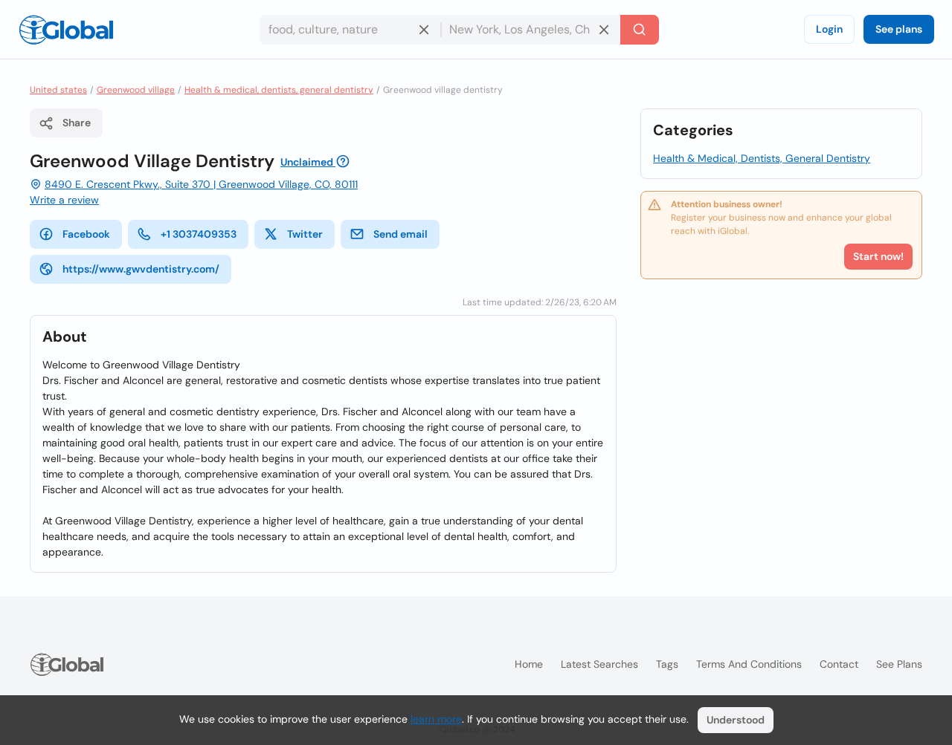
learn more (436, 719)
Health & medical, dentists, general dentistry (278, 90)
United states (58, 90)
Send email (400, 234)
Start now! (878, 256)
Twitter (305, 234)
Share (76, 122)
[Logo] (66, 30)
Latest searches (599, 664)
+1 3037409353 (199, 234)
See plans (898, 29)
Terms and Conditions (749, 664)
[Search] (639, 30)
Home (529, 664)
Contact (839, 664)
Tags (667, 664)
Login (829, 29)
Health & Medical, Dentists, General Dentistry (761, 158)
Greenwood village (136, 90)
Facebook (86, 234)
